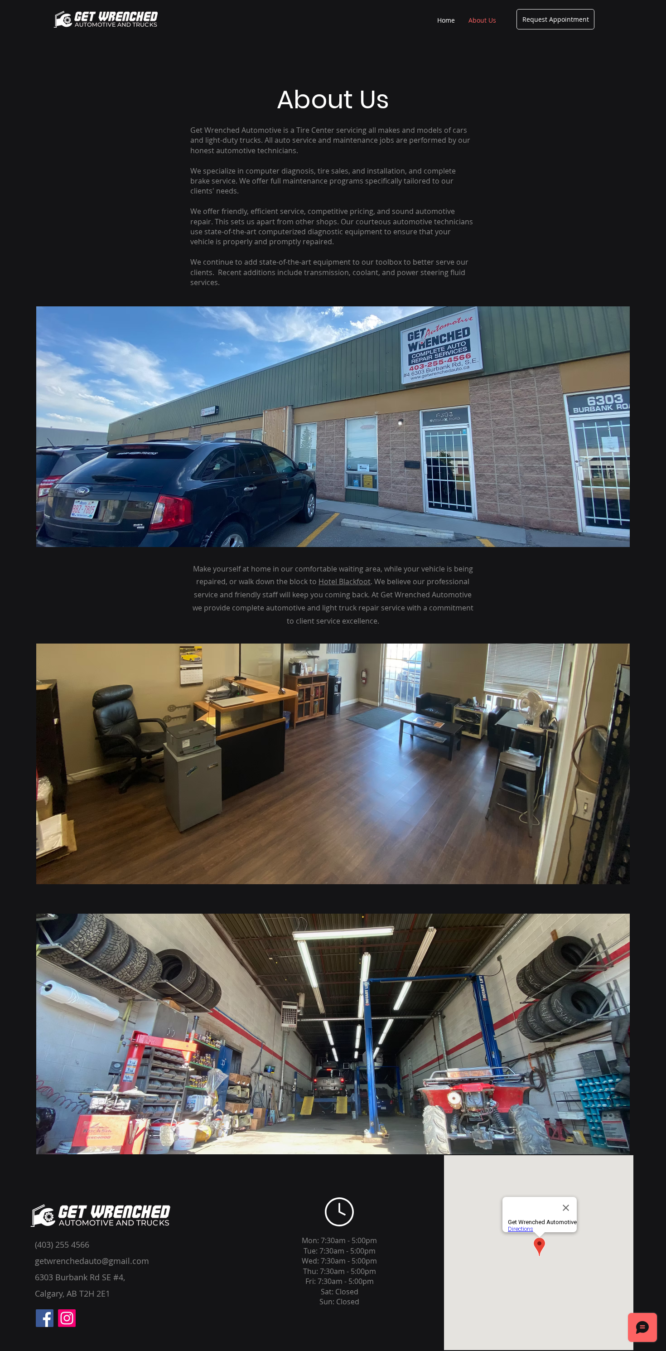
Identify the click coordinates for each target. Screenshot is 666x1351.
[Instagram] (67, 1318)
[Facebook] (44, 1318)
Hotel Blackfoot (345, 581)
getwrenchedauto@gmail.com (92, 1260)
